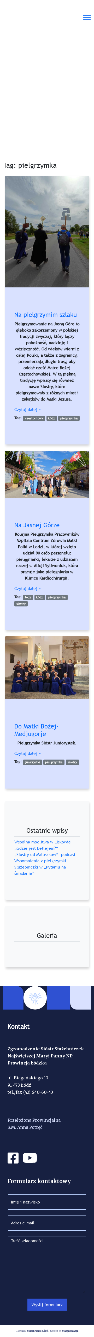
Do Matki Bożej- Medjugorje (36, 730)
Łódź (51, 418)
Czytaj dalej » (27, 409)
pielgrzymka (69, 418)
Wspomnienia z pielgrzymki (40, 861)
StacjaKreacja (70, 1331)
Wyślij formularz (47, 1304)
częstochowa (34, 418)
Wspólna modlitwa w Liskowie (42, 842)
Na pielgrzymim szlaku (45, 315)
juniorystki (32, 762)
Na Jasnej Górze (37, 525)
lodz (28, 597)
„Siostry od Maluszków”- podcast (44, 854)
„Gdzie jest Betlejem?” (36, 848)
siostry (21, 603)
